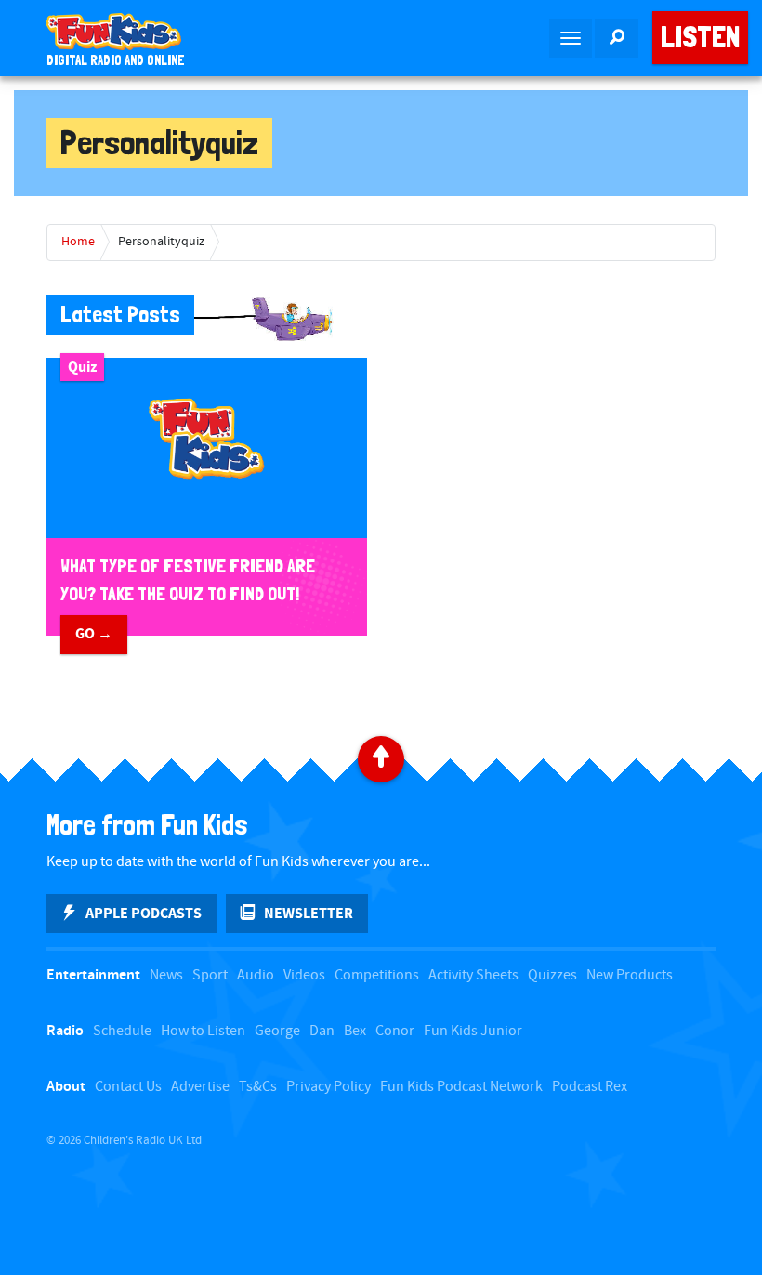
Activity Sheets (473, 975)
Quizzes (552, 975)
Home (78, 241)
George (277, 1031)
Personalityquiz (161, 241)
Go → (93, 634)
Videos (304, 975)
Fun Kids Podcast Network (461, 1087)
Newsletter (308, 913)
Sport (210, 975)
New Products (629, 975)
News (166, 975)
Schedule (122, 1031)
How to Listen (203, 1031)
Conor (394, 1031)
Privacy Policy (328, 1087)
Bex (355, 1031)
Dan (322, 1031)
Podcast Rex (589, 1087)
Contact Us (128, 1087)
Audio (255, 975)
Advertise (200, 1087)
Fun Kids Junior (473, 1031)
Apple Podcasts (143, 913)
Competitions (377, 975)
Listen (700, 37)
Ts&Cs (258, 1087)
